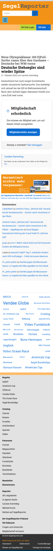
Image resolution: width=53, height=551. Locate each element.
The (4, 398)
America (6, 386)
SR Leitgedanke (9, 495)
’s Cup (12, 386)
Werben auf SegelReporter (14, 512)
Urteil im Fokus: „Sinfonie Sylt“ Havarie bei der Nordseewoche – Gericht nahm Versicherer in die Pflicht (26, 213)
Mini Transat (44, 345)
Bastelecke (7, 470)
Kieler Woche (44, 297)
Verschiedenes (9, 474)
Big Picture (30, 314)
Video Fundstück (37, 324)
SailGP (23, 309)
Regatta (6, 377)
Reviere (5, 417)
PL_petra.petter (9, 262)
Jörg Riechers (44, 319)
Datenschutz (25, 544)
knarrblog (46, 334)
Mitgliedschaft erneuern (13, 531)
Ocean (9, 398)
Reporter (6, 491)
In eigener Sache (9, 499)
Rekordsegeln (33, 330)
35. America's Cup (11, 314)
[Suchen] (35, 13)
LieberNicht (7, 209)
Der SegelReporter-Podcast (15, 519)
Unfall (47, 351)
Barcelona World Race (42, 303)
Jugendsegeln (9, 339)
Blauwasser (8, 357)
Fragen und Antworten (12, 527)
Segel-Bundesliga (40, 362)
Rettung (26, 318)
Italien (5, 434)
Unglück (8, 345)
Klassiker (6, 453)
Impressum (6, 544)
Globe (12, 394)
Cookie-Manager (44, 544)
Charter (5, 413)
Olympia (32, 334)
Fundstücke (7, 461)
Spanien (6, 430)
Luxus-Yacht (8, 319)
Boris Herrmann (31, 339)
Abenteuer (7, 362)
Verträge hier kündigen (42, 548)
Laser (48, 340)
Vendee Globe (16, 303)
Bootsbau (18, 334)
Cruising (45, 313)
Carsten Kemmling (13, 156)
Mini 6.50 (6, 330)
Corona (6, 309)
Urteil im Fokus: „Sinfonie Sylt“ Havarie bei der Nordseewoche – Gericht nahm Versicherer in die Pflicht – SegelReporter (24, 226)
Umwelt (6, 324)
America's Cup (41, 357)
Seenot (22, 357)
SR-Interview (18, 330)
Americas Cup (33, 367)
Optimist (25, 297)
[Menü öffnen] (5, 20)
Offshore (6, 390)
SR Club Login (27, 27)
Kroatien (6, 421)
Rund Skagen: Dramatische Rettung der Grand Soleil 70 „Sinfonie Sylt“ (25, 233)
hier (5, 164)
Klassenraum (8, 485)
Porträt (17, 324)
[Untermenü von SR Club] (48, 27)
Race (14, 398)
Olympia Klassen (12, 367)
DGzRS (5, 334)
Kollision (46, 330)
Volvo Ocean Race (16, 351)
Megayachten (8, 449)
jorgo (4, 243)
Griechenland (8, 426)
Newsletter (7, 480)
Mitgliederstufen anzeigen (23, 132)
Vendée (5, 394)
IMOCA (7, 296)
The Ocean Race (43, 309)
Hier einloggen (34, 145)
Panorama (7, 440)
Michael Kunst (8, 508)
